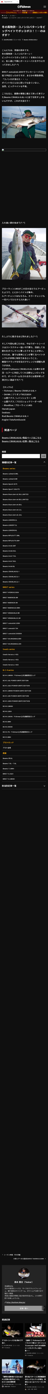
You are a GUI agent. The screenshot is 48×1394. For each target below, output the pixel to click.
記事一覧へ (24, 1308)
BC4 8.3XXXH (8, 727)
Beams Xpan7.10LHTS (11, 489)
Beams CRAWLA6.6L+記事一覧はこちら (20, 441)
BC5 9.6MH (7, 737)
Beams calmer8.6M (10, 479)
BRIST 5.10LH (8, 774)
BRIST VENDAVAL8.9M (11, 613)
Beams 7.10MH (8, 768)
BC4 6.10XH (7, 711)
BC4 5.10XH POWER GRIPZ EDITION (16, 701)
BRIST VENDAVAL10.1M (12, 618)
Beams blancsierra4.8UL (12, 504)
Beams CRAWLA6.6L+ (31, 40)
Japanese (7, 1)
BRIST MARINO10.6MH (11, 608)
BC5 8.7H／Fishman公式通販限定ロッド (17, 732)
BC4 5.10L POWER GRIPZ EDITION (16, 680)
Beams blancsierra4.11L (12, 510)
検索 (4, 451)
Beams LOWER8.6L (10, 530)
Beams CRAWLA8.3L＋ (11, 576)
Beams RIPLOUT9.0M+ (11, 540)
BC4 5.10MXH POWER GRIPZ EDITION (17, 691)
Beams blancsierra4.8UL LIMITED (15, 499)
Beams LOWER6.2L (10, 520)
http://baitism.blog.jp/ (15, 1302)
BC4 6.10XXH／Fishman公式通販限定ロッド (19, 716)
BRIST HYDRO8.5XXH (11, 592)
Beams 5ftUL (8, 758)
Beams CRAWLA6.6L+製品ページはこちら (21, 437)
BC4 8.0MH (7, 721)
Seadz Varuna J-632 (11, 659)
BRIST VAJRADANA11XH (12, 644)
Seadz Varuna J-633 (11, 665)
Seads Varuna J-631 (10, 654)
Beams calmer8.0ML (10, 474)
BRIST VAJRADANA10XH (12, 639)
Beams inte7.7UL (9, 556)
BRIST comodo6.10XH (11, 623)
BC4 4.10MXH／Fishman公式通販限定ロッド (19, 675)
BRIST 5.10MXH (9, 779)
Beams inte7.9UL (9, 561)
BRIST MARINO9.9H (10, 603)
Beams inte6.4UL (9, 551)
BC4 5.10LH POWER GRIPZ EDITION (16, 685)
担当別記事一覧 (9, 785)
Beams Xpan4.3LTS (10, 484)
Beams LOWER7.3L (10, 525)
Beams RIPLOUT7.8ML (11, 535)
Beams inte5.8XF (9, 546)
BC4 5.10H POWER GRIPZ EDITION (16, 696)
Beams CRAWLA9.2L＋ (11, 582)
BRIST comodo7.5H (10, 628)
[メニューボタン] (45, 6)
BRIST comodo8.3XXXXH (12, 633)
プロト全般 (7, 748)
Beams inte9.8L (9, 566)
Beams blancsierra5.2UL (12, 515)
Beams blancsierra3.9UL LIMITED (15, 494)
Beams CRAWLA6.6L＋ (11, 571)
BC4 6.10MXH (8, 706)
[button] (44, 1308)
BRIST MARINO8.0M (10, 597)
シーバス (18, 40)
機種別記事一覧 (9, 462)
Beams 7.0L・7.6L (9, 763)
